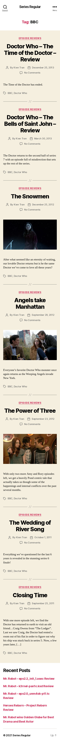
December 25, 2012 (43, 204)
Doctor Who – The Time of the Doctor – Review (30, 53)
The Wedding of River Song (30, 526)
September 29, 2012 (43, 314)
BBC (10, 93)
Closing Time (30, 595)
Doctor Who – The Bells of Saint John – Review (30, 124)
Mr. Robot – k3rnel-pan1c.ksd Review (28, 686)
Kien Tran (19, 67)
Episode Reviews (30, 38)
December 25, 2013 (43, 67)
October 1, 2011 (43, 537)
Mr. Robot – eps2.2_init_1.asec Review (28, 678)
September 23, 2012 (43, 418)
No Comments (32, 72)
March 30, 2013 (43, 138)
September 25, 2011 (43, 603)
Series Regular (30, 6)
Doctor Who (20, 93)
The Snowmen (30, 196)
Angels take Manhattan (30, 303)
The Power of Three (30, 410)
